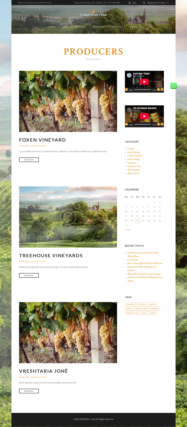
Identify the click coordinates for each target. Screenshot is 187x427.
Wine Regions (133, 169)
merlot (129, 309)
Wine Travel (133, 173)
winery (152, 313)
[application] (144, 82)
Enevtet (130, 148)
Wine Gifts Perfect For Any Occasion (144, 274)
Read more (28, 160)
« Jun (127, 229)
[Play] (126, 89)
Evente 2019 (132, 259)
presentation (132, 313)
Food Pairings (133, 152)
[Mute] (158, 89)
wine (144, 313)
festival (141, 304)
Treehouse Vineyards (51, 255)
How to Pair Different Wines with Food (144, 263)
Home (88, 59)
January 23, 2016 (38, 146)
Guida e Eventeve (135, 155)
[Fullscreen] (161, 89)
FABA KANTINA (81, 419)
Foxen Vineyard (42, 140)
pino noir (155, 309)
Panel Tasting (133, 159)
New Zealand (141, 309)
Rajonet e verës (134, 166)
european (130, 304)
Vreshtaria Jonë (43, 371)
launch (152, 304)
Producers (24, 146)
